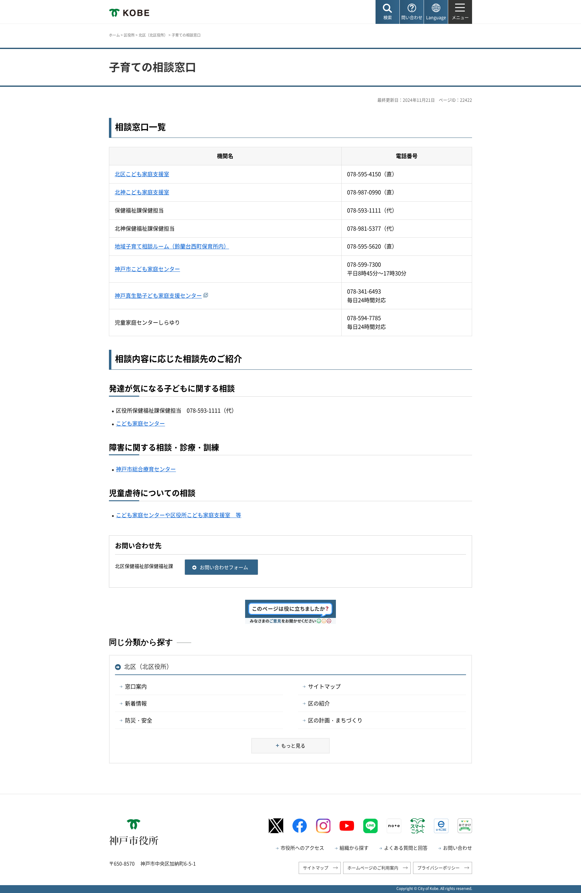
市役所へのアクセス (302, 847)
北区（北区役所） (153, 35)
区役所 (129, 35)
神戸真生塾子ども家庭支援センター (158, 295)
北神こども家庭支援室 (142, 192)
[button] (387, 12)
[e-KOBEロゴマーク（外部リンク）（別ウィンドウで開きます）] (441, 826)
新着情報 (136, 703)
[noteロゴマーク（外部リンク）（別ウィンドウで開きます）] (394, 826)
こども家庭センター (140, 423)
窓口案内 (136, 686)
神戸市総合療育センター (146, 469)
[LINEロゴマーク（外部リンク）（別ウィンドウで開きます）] (370, 826)
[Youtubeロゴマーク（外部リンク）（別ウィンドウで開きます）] (347, 826)
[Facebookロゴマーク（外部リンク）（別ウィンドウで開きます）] (299, 826)
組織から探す (354, 847)
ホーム (114, 35)
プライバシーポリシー (438, 868)
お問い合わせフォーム (224, 567)
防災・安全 (138, 720)
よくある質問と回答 (406, 847)
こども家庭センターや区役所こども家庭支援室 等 (178, 515)
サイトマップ (324, 686)
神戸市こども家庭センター (147, 269)
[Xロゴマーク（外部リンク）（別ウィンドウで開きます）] (276, 825)
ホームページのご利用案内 (372, 868)
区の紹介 (319, 703)
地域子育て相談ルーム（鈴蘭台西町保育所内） (172, 246)
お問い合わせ (457, 847)
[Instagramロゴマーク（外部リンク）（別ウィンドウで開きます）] (323, 826)
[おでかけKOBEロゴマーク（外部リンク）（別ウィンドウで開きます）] (465, 825)
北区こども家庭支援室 (142, 174)
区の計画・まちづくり (335, 720)
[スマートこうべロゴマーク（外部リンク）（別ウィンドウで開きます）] (417, 825)
